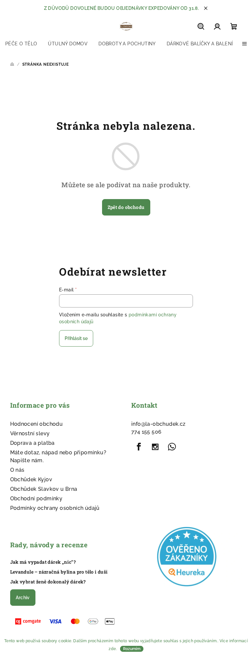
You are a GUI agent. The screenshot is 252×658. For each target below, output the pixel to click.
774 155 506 (146, 432)
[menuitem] (21, 43)
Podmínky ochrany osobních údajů (55, 508)
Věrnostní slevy (30, 433)
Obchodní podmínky (36, 498)
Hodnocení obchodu (36, 424)
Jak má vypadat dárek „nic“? (43, 562)
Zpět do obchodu (126, 207)
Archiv (23, 597)
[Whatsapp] (171, 446)
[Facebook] (138, 446)
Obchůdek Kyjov (31, 479)
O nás (17, 470)
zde (112, 649)
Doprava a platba (32, 443)
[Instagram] (155, 446)
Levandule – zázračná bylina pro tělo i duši (59, 572)
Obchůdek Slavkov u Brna (43, 489)
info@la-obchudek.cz (158, 424)
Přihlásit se (76, 338)
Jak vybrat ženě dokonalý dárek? (48, 581)
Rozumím (131, 649)
